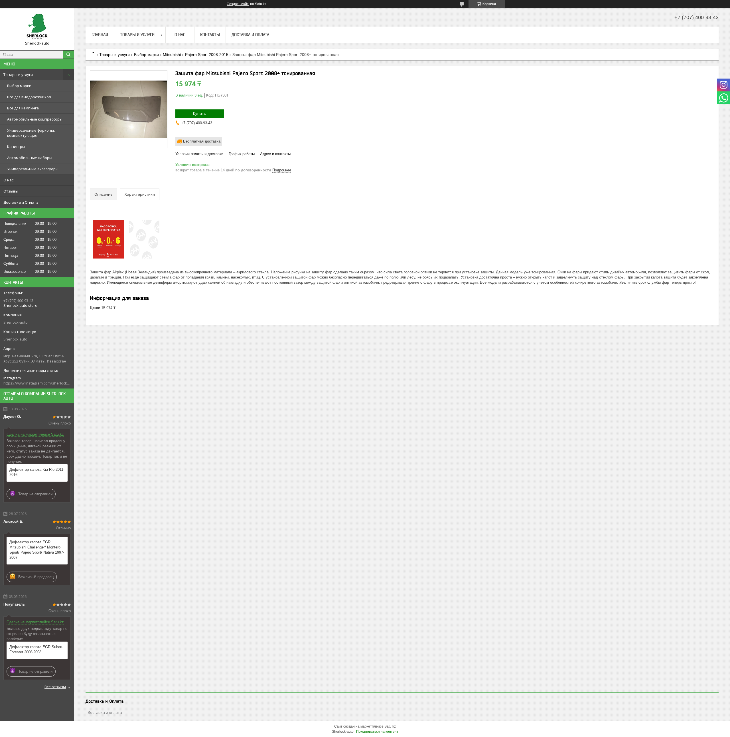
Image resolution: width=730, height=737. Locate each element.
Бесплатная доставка (201, 141)
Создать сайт (238, 4)
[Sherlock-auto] (37, 26)
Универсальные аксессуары (32, 168)
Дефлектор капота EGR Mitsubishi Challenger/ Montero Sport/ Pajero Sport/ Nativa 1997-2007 (36, 550)
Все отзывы (55, 686)
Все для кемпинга (23, 108)
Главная (100, 34)
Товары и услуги (18, 74)
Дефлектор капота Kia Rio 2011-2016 (36, 472)
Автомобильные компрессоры (34, 119)
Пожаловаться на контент (377, 732)
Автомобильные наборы (29, 157)
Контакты (210, 34)
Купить (199, 113)
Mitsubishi (172, 54)
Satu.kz (390, 726)
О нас (8, 180)
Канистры (16, 146)
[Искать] (68, 54)
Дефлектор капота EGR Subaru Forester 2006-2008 (36, 649)
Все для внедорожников (29, 96)
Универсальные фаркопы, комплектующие (31, 133)
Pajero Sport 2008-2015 (206, 54)
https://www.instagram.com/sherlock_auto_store (37, 383)
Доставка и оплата (105, 712)
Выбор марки (19, 85)
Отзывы (10, 191)
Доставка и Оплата (20, 202)
